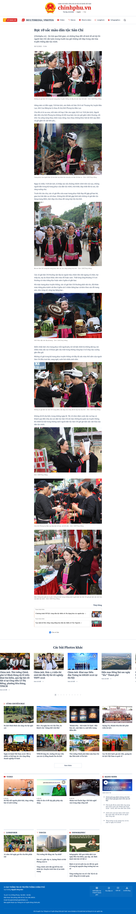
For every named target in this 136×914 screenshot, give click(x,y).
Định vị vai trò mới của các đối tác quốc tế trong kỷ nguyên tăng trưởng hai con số (83, 866)
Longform (100, 20)
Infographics (115, 20)
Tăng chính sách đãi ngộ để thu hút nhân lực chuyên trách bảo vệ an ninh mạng (50, 869)
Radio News (111, 777)
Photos (49, 20)
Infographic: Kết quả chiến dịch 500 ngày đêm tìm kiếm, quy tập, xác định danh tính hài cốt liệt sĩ (83, 856)
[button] (55, 695)
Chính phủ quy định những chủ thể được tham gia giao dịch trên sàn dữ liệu (114, 788)
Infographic (78, 832)
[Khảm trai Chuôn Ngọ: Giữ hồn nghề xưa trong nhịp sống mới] (85, 787)
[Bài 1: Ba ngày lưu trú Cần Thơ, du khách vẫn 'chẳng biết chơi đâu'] (52, 714)
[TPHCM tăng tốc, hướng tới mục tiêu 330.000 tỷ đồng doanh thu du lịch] (52, 742)
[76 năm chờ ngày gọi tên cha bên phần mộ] (19, 843)
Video (62, 20)
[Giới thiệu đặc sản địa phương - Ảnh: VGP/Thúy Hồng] (68, 315)
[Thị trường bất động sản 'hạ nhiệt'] (52, 843)
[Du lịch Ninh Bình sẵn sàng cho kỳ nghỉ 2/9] (19, 714)
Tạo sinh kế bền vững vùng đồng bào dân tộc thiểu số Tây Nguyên (57, 623)
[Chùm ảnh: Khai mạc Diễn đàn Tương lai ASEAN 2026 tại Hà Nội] (83, 661)
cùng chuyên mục (15, 704)
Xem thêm (68, 765)
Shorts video (86, 20)
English (79, 12)
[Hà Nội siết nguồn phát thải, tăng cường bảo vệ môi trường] (19, 787)
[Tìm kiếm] (125, 20)
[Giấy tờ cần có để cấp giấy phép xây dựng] (52, 787)
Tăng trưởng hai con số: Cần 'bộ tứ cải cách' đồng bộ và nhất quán (83, 875)
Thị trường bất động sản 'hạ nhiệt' (49, 854)
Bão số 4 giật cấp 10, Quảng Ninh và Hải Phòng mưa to (51, 861)
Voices (73, 20)
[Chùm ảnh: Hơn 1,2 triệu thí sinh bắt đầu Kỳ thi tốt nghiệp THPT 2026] (49, 661)
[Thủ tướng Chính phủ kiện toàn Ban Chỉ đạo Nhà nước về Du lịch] (84, 742)
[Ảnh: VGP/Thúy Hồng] (68, 449)
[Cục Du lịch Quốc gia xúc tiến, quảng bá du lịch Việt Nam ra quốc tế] (117, 742)
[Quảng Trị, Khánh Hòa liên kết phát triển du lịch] (117, 714)
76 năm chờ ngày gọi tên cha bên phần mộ (18, 855)
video (10, 777)
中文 (85, 12)
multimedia (34, 20)
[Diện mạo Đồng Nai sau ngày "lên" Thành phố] (116, 661)
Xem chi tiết (3, 690)
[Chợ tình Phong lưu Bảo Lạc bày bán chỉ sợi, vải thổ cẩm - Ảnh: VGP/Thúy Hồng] (68, 501)
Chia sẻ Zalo (55, 632)
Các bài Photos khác (68, 647)
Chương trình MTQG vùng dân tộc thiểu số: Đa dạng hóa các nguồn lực (59, 613)
